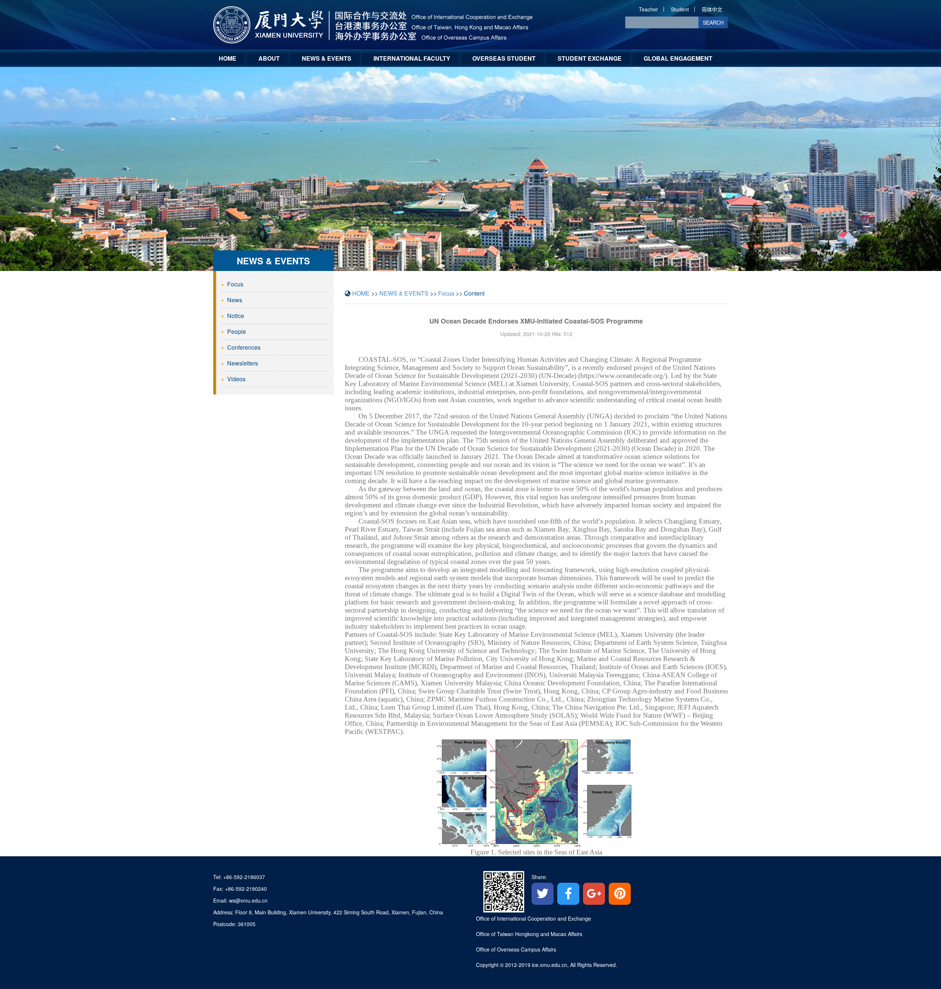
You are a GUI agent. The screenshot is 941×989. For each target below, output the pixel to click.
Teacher (648, 9)
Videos (236, 379)
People (236, 331)
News (234, 300)
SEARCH (713, 22)
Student (680, 9)
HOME (227, 58)
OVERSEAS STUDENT (504, 58)
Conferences (244, 347)
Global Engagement (678, 58)
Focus (235, 284)
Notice (235, 315)
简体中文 (712, 9)
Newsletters (242, 363)
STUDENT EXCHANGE (590, 58)
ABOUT (269, 58)
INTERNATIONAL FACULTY (411, 58)
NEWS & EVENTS (326, 58)
